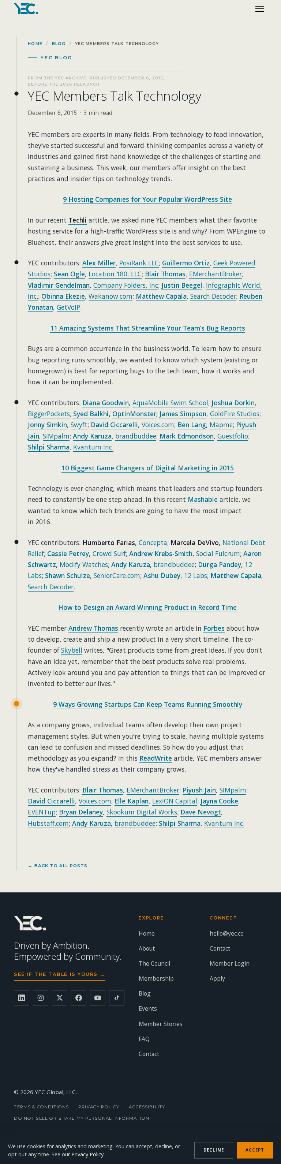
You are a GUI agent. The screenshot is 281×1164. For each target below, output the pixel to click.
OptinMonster (134, 413)
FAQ (144, 1039)
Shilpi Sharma (49, 447)
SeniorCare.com (117, 575)
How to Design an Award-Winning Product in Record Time (147, 607)
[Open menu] (259, 9)
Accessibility (147, 1106)
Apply (217, 978)
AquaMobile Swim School (170, 402)
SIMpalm (56, 436)
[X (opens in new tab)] (59, 998)
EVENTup (42, 811)
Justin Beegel (181, 285)
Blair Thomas (165, 273)
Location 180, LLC (115, 273)
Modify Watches (84, 564)
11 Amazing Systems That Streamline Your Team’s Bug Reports (147, 328)
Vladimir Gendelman (59, 285)
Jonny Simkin (47, 424)
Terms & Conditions (41, 1106)
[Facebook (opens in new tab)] (78, 998)
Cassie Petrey (68, 553)
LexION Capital (174, 800)
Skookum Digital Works (141, 811)
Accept (255, 1150)
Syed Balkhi (91, 413)
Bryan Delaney (81, 811)
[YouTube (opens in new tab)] (97, 998)
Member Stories (161, 1024)
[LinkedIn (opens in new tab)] (21, 998)
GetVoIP (68, 307)
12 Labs (195, 575)
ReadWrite (155, 758)
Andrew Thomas (93, 628)
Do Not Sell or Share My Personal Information (81, 1118)
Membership (156, 978)
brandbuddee (135, 436)
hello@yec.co (227, 933)
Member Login (230, 963)
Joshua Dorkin (233, 402)
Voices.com (158, 424)
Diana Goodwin (105, 402)
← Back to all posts (57, 865)
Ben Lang (191, 424)
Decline (213, 1150)
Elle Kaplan (132, 800)
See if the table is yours (59, 974)
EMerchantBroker (215, 273)
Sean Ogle (69, 273)
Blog (58, 43)
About (147, 948)
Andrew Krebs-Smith (160, 553)
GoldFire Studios (234, 413)
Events (148, 1008)
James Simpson (183, 413)
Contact (149, 1054)
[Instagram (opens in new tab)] (40, 998)
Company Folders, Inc (125, 285)
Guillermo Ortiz (186, 262)
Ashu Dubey (161, 575)
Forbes (214, 628)
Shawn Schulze (67, 575)
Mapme (221, 424)
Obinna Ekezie (63, 296)
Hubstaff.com (48, 823)
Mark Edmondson (187, 436)
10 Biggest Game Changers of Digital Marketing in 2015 (147, 467)
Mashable (203, 499)
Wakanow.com (110, 296)
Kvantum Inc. (93, 447)
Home (35, 43)
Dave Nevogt (200, 811)
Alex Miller (99, 262)
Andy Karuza (92, 436)
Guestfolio (232, 436)
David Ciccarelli (114, 424)
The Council (154, 963)
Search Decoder (213, 296)
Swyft (79, 424)
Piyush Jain (199, 790)
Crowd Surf (109, 553)
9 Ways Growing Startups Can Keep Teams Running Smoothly (147, 704)
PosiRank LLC (139, 262)
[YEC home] (26, 8)
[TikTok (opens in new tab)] (116, 998)
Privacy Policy (98, 1106)
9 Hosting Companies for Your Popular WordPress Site (147, 199)
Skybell (71, 650)
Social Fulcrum (218, 553)
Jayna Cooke (219, 800)
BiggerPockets (49, 413)
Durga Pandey (219, 564)
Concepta (153, 542)
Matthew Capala (161, 296)
